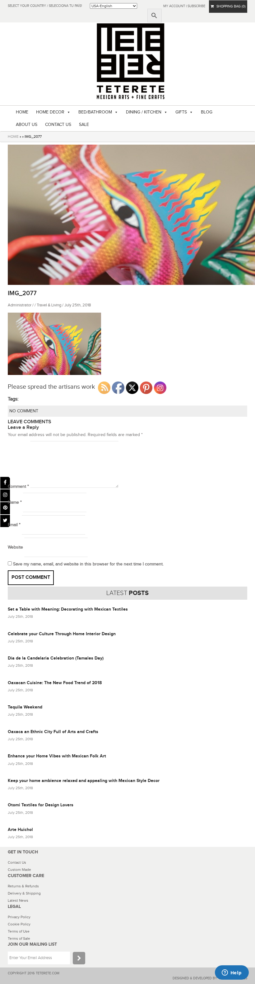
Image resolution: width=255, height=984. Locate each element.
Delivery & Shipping (24, 893)
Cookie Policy (19, 924)
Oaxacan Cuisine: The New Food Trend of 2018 (55, 682)
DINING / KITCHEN (143, 112)
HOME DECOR (50, 112)
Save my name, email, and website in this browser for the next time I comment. (88, 564)
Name (15, 502)
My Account (174, 6)
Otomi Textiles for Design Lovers (40, 805)
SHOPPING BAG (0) (230, 6)
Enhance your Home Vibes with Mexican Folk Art (57, 756)
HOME (22, 112)
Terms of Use (19, 931)
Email (14, 524)
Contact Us (17, 862)
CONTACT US (58, 124)
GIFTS (181, 112)
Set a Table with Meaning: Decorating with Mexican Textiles (68, 609)
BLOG (206, 112)
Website (15, 547)
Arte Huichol (20, 829)
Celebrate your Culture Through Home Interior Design (62, 633)
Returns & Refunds (23, 886)
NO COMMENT (23, 411)
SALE (84, 124)
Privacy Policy (19, 917)
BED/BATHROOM (95, 112)
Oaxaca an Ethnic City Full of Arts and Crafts (53, 731)
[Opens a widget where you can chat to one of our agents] (232, 973)
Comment (18, 486)
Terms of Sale (19, 938)
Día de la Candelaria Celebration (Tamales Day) (56, 658)
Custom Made (19, 869)
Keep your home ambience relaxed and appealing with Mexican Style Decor (84, 780)
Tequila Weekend (25, 707)
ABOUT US (26, 124)
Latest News (18, 900)
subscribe (196, 6)
